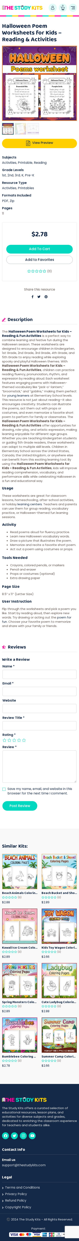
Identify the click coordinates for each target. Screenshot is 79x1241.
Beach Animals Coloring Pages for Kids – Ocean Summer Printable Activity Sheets (19, 893)
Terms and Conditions (22, 1187)
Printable (25, 162)
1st (4, 175)
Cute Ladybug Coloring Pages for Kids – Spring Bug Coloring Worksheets (59, 1002)
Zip (12, 201)
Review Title (13, 717)
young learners (18, 395)
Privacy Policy (16, 1194)
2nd (10, 175)
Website (9, 700)
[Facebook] (5, 1135)
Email (8, 683)
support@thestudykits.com (24, 1165)
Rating (9, 735)
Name (8, 666)
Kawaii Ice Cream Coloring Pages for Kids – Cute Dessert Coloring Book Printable (19, 947)
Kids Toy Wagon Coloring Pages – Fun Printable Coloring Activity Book (59, 947)
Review (9, 747)
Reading (40, 162)
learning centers (29, 504)
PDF (5, 201)
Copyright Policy (18, 1207)
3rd (17, 175)
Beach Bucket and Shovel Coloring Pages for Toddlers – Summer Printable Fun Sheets (59, 893)
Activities (9, 162)
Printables (26, 188)
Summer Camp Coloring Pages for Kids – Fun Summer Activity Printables (59, 1056)
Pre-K (29, 175)
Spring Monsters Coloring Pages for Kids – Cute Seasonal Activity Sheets (19, 1002)
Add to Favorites (39, 259)
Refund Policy (15, 1200)
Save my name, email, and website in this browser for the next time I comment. (39, 791)
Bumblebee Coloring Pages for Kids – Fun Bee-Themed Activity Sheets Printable (19, 1056)
